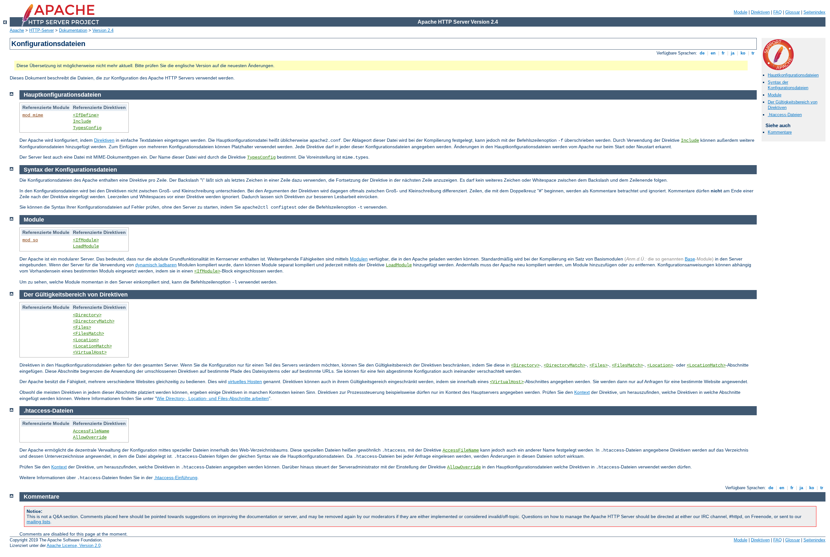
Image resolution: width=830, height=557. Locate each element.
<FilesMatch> (88, 333)
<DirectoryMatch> (93, 321)
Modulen (359, 258)
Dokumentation (73, 30)
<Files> (82, 327)
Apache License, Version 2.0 (74, 545)
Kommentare (780, 132)
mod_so (30, 240)
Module (740, 12)
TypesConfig (87, 127)
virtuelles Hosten (245, 381)
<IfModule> (86, 240)
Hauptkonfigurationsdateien (793, 75)
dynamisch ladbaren (156, 264)
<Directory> (87, 315)
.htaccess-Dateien (785, 114)
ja (732, 53)
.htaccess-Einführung (175, 477)
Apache (17, 30)
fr (723, 53)
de (702, 53)
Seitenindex (814, 12)
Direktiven (760, 12)
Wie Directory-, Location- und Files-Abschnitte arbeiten (213, 398)
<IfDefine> (86, 115)
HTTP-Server (41, 30)
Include (82, 121)
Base (690, 258)
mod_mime (32, 115)
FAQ (777, 12)
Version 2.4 (102, 30)
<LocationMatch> (92, 346)
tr (753, 53)
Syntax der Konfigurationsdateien (788, 85)
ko (743, 53)
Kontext (582, 392)
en (713, 53)
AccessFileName (91, 431)
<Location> (86, 340)
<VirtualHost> (90, 352)
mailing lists (38, 521)
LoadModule (86, 246)
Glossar (792, 12)
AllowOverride (90, 437)
